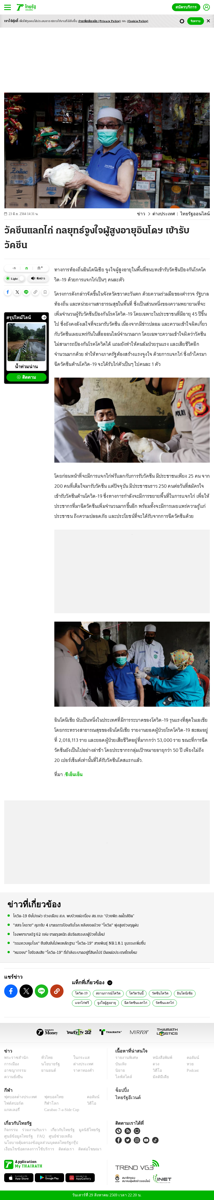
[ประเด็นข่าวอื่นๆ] (44, 317)
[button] (7, 292)
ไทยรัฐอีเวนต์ (126, 1097)
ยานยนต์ (47, 1070)
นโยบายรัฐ (48, 1064)
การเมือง (11, 1064)
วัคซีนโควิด (155, 993)
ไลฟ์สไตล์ (122, 1077)
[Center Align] (208, 21)
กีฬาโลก (47, 1103)
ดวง (154, 1064)
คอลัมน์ (190, 1058)
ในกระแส (79, 1058)
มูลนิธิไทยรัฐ (83, 1130)
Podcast (191, 1070)
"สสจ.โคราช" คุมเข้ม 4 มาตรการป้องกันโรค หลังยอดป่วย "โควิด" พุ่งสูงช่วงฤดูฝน (75, 925)
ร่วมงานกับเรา (32, 1130)
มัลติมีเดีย (158, 1077)
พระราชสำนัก (14, 1058)
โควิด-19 (81, 993)
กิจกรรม (10, 1130)
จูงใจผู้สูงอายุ (83, 1002)
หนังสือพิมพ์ (160, 1058)
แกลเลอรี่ (11, 1110)
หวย (187, 1064)
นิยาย (119, 1070)
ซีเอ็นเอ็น (73, 774)
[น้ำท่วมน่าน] (26, 342)
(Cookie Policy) (138, 21)
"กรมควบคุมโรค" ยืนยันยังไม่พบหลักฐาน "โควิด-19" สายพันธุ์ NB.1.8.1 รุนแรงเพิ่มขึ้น (79, 943)
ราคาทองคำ (81, 1070)
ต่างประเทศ (169, 214)
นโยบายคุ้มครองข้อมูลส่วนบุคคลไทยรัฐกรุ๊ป (37, 1143)
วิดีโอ (155, 1070)
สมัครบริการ (187, 7)
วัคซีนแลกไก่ (137, 1002)
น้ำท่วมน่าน (26, 366)
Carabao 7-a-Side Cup (60, 1110)
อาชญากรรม (14, 1070)
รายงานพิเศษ (125, 1058)
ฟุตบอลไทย (49, 1097)
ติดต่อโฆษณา (80, 1149)
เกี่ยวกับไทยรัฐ (58, 1130)
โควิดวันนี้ (133, 993)
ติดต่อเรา (59, 1149)
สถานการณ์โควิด (106, 993)
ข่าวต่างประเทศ (163, 1002)
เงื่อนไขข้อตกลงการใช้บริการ (26, 1149)
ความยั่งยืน (12, 1077)
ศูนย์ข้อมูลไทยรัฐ (17, 1136)
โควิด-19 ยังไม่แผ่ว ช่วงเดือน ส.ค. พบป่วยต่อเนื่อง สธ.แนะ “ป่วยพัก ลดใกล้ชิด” (73, 916)
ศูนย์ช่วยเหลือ (55, 1136)
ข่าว (148, 214)
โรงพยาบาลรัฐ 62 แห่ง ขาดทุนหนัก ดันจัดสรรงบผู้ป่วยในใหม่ (59, 934)
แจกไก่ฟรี (198, 993)
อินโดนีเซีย (177, 993)
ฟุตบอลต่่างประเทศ (18, 1097)
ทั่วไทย (45, 1058)
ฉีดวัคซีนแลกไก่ (111, 1002)
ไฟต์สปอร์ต (12, 1103)
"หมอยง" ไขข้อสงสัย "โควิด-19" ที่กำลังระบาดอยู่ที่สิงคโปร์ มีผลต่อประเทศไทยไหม (75, 952)
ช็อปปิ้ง (121, 1090)
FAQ (37, 1136)
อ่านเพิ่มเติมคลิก (99, 21)
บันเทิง (120, 1064)
